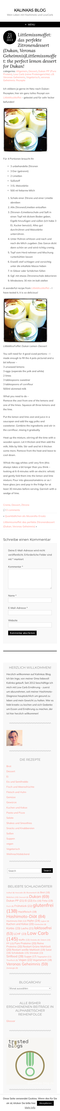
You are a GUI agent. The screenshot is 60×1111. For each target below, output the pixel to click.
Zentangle (12, 968)
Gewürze (11, 802)
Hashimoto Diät (16, 921)
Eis (37, 900)
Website (12, 620)
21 (10, 34)
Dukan (39, 896)
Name (12, 595)
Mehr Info (30, 1107)
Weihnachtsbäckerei (18, 854)
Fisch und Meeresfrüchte (20, 786)
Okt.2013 (10, 39)
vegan (9, 843)
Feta (47, 900)
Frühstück (23, 905)
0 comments (13, 509)
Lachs (27, 928)
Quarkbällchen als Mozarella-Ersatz (25, 516)
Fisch (10, 906)
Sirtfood (15, 956)
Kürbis (13, 928)
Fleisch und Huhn (16, 792)
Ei (7, 776)
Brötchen (12, 897)
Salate (9, 817)
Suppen (10, 838)
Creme (6, 504)
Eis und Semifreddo (17, 781)
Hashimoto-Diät (25, 916)
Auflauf (10, 893)
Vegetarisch (33, 77)
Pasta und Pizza (15, 812)
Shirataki (36, 952)
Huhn (33, 920)
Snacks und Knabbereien (20, 828)
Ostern (45, 940)
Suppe (30, 956)
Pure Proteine (25, 943)
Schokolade (20, 952)
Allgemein (21, 71)
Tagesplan (44, 956)
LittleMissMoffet (12, 97)
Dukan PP (15, 900)
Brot (8, 766)
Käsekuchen (40, 924)
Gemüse (11, 797)
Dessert (32, 71)
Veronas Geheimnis (27, 963)
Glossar (10, 1021)
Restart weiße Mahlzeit (28, 949)
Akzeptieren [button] (45, 1103)
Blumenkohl (33, 893)
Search (47, 870)
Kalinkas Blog (30, 10)
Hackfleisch (27, 911)
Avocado (20, 893)
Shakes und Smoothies (19, 823)
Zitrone (25, 504)
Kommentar (15, 566)
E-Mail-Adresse (18, 607)
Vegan (25, 959)
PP (10, 943)
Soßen (10, 833)
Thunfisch (12, 960)
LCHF (20, 933)
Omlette (35, 940)
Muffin (24, 939)
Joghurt (45, 921)
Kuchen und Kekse (16, 807)
